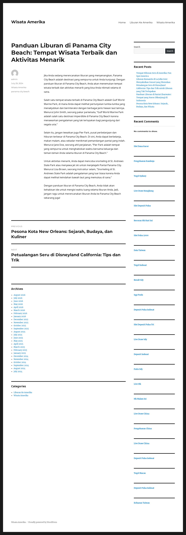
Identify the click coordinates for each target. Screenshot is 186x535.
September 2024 (21, 365)
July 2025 (18, 335)
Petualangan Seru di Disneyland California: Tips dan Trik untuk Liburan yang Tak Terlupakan (154, 88)
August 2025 (19, 331)
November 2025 (21, 322)
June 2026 (18, 301)
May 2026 (18, 304)
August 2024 (19, 368)
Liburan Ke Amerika (141, 22)
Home (122, 22)
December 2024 (21, 356)
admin (14, 79)
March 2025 (19, 347)
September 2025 (21, 328)
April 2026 (18, 307)
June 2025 (18, 338)
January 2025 (20, 353)
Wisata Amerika (28, 21)
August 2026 (19, 295)
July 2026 (18, 298)
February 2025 (20, 350)
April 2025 (18, 344)
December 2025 (21, 319)
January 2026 (20, 316)
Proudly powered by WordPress (42, 522)
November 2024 (21, 359)
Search (137, 47)
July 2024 (18, 371)
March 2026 (19, 310)
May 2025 (18, 341)
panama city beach (20, 91)
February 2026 (20, 313)
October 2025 (20, 325)
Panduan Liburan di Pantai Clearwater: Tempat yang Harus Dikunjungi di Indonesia (153, 97)
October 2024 (20, 362)
